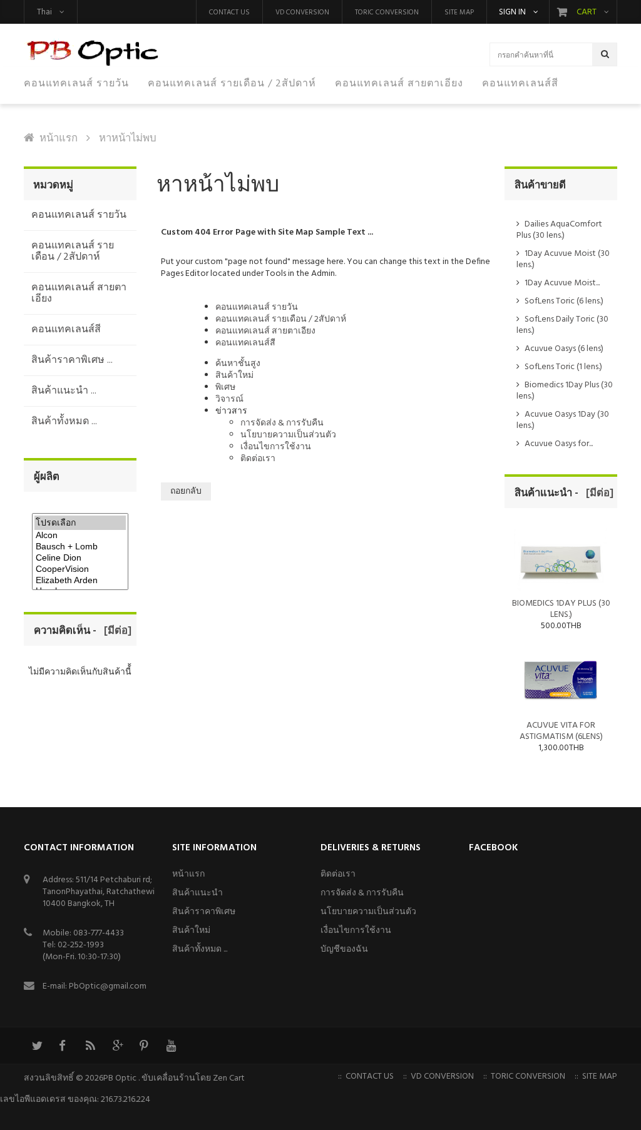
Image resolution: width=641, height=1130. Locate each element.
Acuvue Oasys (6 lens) (564, 349)
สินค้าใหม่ (234, 376)
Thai (44, 12)
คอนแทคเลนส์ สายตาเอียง (265, 331)
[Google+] (117, 1045)
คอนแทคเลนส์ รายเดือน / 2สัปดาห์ (280, 319)
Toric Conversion (387, 12)
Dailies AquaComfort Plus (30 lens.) (559, 230)
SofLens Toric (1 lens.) (563, 367)
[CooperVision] (80, 569)
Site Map (459, 12)
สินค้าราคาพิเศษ (203, 912)
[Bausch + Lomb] (80, 546)
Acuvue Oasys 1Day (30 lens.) (562, 420)
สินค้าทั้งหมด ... (199, 949)
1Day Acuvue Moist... (562, 283)
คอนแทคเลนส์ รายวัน (256, 307)
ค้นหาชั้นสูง (237, 364)
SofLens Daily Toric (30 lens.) (562, 325)
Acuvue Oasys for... (559, 444)
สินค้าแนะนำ (197, 893)
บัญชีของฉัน (344, 949)
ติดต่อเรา (257, 459)
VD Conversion (302, 12)
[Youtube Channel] (170, 1045)
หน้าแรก (58, 138)
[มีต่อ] (115, 631)
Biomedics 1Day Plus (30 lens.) (564, 391)
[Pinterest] (143, 1045)
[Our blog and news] (90, 1045)
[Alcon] (80, 535)
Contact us (229, 12)
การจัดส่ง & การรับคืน (282, 423)
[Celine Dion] (80, 558)
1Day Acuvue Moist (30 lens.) (563, 259)
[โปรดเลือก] (80, 523)
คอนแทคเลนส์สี (245, 343)
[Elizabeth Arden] (80, 580)
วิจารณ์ (229, 399)
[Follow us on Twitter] (36, 1045)
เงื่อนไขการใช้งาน (275, 447)
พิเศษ (225, 387)
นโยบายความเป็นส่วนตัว (288, 435)
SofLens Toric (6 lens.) (564, 301)
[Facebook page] (63, 1045)
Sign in (512, 12)
